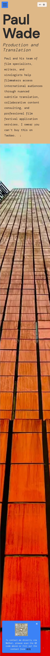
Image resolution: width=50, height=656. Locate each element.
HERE (28, 649)
